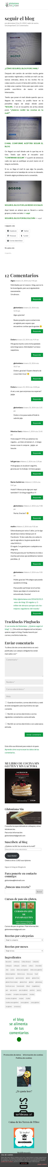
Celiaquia (9, 966)
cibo (7, 970)
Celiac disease (26, 962)
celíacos (24, 966)
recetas (32, 994)
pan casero (13, 990)
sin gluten (9, 1006)
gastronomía (20, 978)
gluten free (23, 982)
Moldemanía (24, 1152)
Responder (37, 299)
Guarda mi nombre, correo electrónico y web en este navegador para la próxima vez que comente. (24, 705)
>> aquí (27, 213)
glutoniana (11, 23)
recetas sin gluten (11, 998)
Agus (13, 280)
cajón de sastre (32, 23)
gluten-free (35, 978)
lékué (28, 986)
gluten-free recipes (12, 982)
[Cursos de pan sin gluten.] (24, 913)
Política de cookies (24, 1058)
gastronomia (10, 978)
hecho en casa (10, 986)
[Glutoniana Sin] (24, 818)
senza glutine (35, 1002)
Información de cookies (33, 1055)
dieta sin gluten (10, 974)
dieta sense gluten (22, 970)
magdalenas (36, 986)
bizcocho (8, 962)
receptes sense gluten (20, 994)
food (36, 974)
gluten (28, 978)
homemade (20, 986)
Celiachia (36, 962)
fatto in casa (21, 974)
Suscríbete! (12, 856)
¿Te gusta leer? (24, 1091)
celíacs (31, 966)
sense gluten (25, 1002)
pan (7, 990)
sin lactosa (17, 1006)
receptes (8, 994)
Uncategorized (10, 25)
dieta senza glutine (36, 970)
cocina (12, 970)
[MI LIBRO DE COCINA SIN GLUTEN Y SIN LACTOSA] (22, 802)
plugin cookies (42, 1164)
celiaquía (16, 966)
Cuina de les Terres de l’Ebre (24, 1122)
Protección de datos (12, 1055)
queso (39, 990)
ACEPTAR (24, 1163)
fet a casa (30, 974)
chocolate (38, 966)
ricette (28, 998)
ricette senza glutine (12, 1002)
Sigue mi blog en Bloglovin (15, 867)
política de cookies (7, 1161)
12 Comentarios (22, 25)
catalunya (16, 962)
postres (32, 990)
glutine (31, 982)
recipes (21, 998)
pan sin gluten (23, 990)
